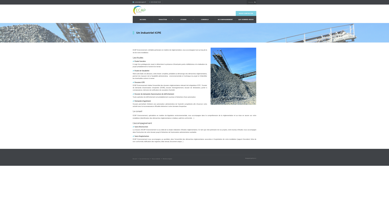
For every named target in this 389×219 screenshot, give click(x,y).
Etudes (183, 19)
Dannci (254, 158)
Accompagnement (225, 19)
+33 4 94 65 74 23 (156, 2)
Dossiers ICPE (140, 82)
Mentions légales (167, 158)
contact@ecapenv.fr (140, 2)
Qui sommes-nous (246, 19)
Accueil (143, 19)
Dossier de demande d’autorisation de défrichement (155, 94)
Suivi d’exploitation (142, 136)
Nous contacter (246, 13)
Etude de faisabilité (142, 71)
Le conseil (137, 111)
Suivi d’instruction (141, 127)
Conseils (205, 19)
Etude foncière (140, 61)
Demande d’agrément (143, 101)
